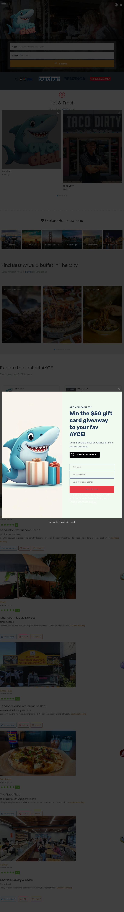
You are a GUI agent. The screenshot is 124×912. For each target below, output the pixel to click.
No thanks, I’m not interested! (62, 522)
